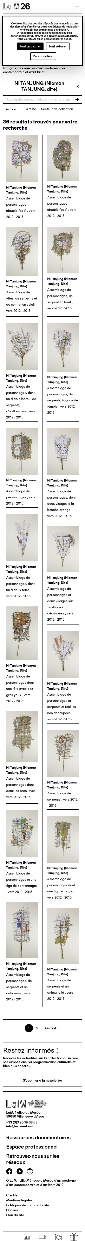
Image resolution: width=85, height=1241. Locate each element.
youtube (20, 1171)
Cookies (12, 1210)
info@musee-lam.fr (20, 1126)
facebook (9, 1171)
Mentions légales (19, 1200)
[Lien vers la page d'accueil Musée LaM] (16, 8)
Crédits (12, 1195)
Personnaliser (43, 56)
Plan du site (15, 1215)
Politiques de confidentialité (27, 1205)
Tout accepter (30, 46)
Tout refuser (57, 46)
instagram (30, 1171)
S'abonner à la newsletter (42, 1080)
